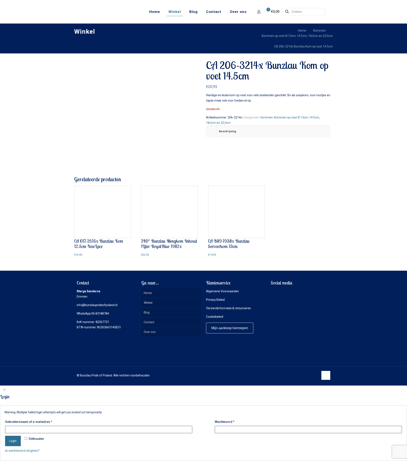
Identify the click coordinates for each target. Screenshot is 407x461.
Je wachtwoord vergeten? (21, 450)
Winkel (148, 302)
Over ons (150, 332)
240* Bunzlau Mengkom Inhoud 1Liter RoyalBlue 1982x (169, 243)
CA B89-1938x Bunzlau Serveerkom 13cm (229, 243)
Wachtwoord (224, 421)
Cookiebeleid (214, 316)
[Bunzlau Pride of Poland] (97, 11)
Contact (149, 322)
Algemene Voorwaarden (222, 291)
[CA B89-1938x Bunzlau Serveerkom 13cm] (236, 211)
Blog (147, 312)
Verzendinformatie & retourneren (228, 308)
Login (13, 441)
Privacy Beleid (215, 299)
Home (302, 30)
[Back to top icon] (325, 375)
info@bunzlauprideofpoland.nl (97, 305)
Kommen (319, 30)
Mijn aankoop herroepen (229, 328)
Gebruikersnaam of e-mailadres (28, 421)
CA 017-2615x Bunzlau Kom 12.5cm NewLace (98, 243)
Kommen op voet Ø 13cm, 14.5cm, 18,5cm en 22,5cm (297, 36)
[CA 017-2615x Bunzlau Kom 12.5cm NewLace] (102, 211)
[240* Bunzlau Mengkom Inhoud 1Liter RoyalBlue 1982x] (169, 211)
